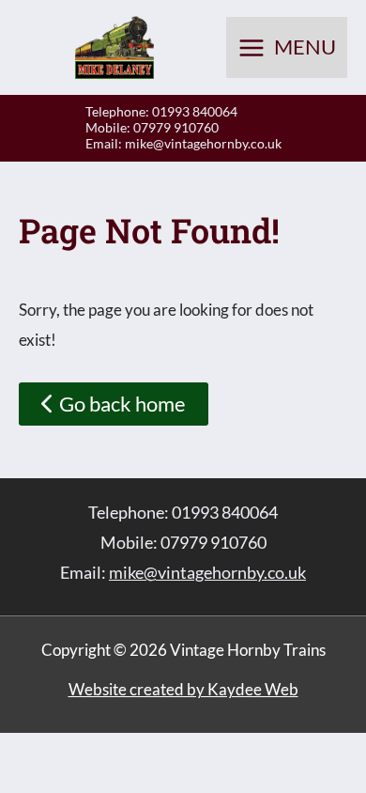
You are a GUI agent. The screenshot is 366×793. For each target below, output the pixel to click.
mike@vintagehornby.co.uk (203, 143)
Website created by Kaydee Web (183, 689)
